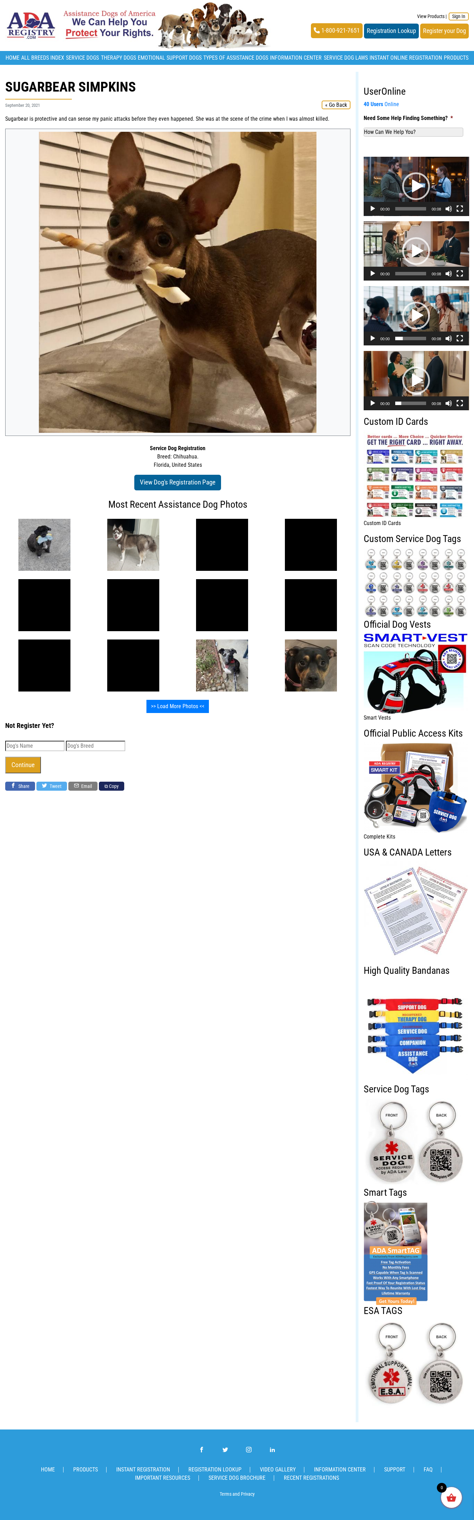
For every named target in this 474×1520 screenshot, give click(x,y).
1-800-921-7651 (340, 30)
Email (86, 786)
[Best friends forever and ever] (222, 544)
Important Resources (162, 1478)
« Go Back (336, 105)
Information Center (296, 57)
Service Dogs (82, 57)
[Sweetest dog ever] (222, 665)
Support (394, 1469)
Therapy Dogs (118, 57)
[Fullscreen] (459, 208)
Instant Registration (143, 1469)
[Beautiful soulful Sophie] (44, 604)
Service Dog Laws (346, 57)
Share (23, 786)
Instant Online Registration (406, 57)
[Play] (372, 208)
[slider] (410, 209)
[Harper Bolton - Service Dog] (311, 665)
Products (456, 57)
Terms (225, 1494)
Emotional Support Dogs (170, 57)
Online (381, 104)
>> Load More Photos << (177, 706)
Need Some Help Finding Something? (408, 118)
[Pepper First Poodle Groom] (44, 544)
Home (12, 57)
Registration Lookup (391, 30)
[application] (416, 186)
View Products (431, 16)
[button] (416, 186)
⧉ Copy (111, 786)
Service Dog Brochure (237, 1478)
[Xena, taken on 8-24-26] (133, 544)
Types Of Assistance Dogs (235, 57)
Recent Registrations (311, 1478)
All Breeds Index (42, 57)
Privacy (248, 1494)
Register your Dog (444, 30)
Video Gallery (278, 1469)
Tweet (55, 786)
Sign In (458, 16)
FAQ (428, 1469)
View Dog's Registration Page (177, 482)
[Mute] (448, 208)
